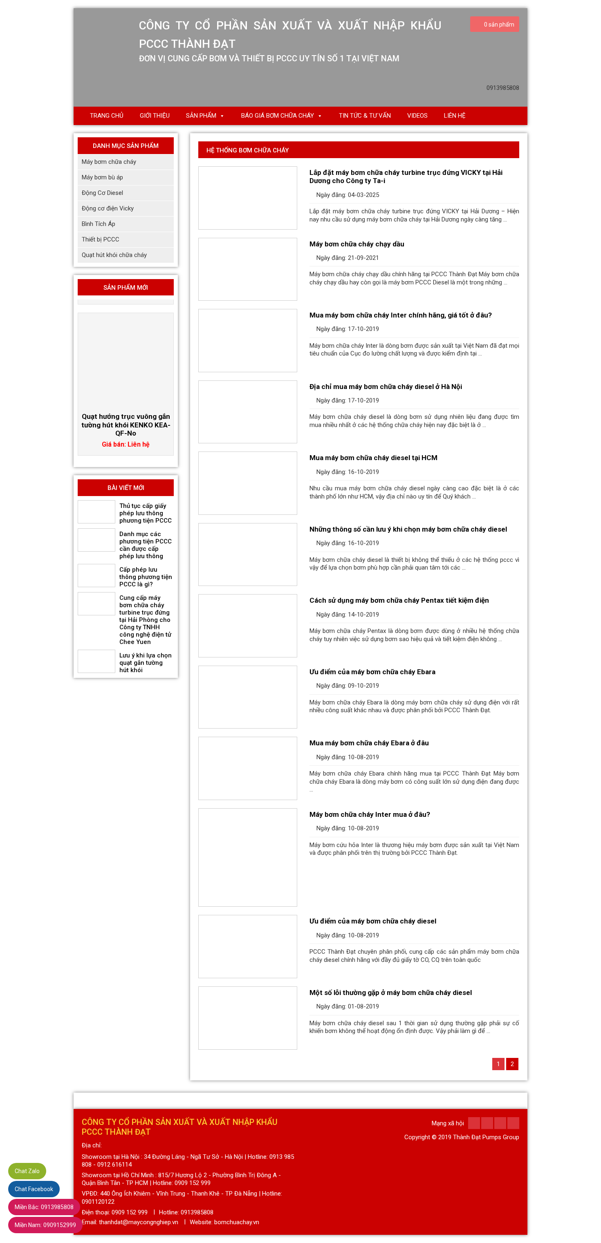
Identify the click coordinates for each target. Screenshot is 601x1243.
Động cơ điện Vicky (108, 208)
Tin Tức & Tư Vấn (365, 115)
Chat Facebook (34, 1189)
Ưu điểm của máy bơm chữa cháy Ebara (372, 672)
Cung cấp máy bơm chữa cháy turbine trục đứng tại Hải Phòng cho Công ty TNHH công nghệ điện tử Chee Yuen (145, 620)
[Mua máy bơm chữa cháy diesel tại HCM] (247, 483)
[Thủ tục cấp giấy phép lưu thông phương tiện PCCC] (96, 512)
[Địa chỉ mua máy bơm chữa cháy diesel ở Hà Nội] (247, 412)
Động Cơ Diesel (102, 193)
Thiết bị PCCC (100, 239)
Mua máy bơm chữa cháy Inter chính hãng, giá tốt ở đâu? (400, 315)
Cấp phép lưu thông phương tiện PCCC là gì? (145, 577)
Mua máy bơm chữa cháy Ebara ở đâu (369, 743)
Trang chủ (106, 115)
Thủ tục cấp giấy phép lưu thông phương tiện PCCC (145, 513)
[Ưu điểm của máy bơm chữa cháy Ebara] (247, 697)
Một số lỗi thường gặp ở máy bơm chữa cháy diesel (390, 992)
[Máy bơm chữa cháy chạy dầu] (247, 269)
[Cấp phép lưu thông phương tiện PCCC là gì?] (96, 576)
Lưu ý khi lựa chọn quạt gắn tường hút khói (145, 663)
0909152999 (45, 1225)
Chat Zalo (27, 1171)
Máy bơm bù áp (102, 177)
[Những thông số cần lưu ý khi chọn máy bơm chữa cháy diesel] (247, 554)
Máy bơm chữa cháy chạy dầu (356, 244)
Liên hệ (455, 115)
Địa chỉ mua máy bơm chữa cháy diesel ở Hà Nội (385, 386)
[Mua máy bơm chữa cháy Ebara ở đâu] (247, 768)
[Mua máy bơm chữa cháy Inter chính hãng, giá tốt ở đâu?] (247, 340)
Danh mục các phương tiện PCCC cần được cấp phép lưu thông (145, 545)
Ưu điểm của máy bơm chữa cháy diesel (372, 921)
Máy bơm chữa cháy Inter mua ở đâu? (369, 814)
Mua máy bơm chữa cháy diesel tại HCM (373, 458)
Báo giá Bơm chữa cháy (277, 115)
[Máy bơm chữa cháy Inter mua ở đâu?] (247, 857)
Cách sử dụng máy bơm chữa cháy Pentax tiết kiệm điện (399, 600)
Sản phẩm (201, 115)
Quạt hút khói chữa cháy (114, 255)
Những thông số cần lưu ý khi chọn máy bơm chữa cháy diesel (408, 529)
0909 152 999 (130, 1212)
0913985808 (44, 1207)
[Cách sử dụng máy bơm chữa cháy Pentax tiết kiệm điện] (247, 625)
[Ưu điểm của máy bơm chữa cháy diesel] (247, 946)
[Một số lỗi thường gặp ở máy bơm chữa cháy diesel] (247, 1018)
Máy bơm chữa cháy (109, 161)
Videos (417, 115)
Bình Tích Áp (98, 224)
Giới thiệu (155, 115)
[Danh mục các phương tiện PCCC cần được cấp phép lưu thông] (96, 540)
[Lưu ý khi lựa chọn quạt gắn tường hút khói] (96, 661)
